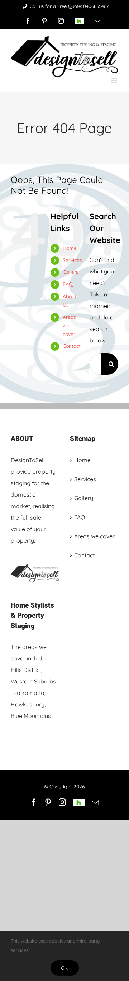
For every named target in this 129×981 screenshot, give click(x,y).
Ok (64, 968)
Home (70, 248)
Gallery (71, 272)
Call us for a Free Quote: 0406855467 (69, 6)
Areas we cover (69, 325)
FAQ (68, 284)
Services (72, 260)
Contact (72, 346)
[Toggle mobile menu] (114, 80)
